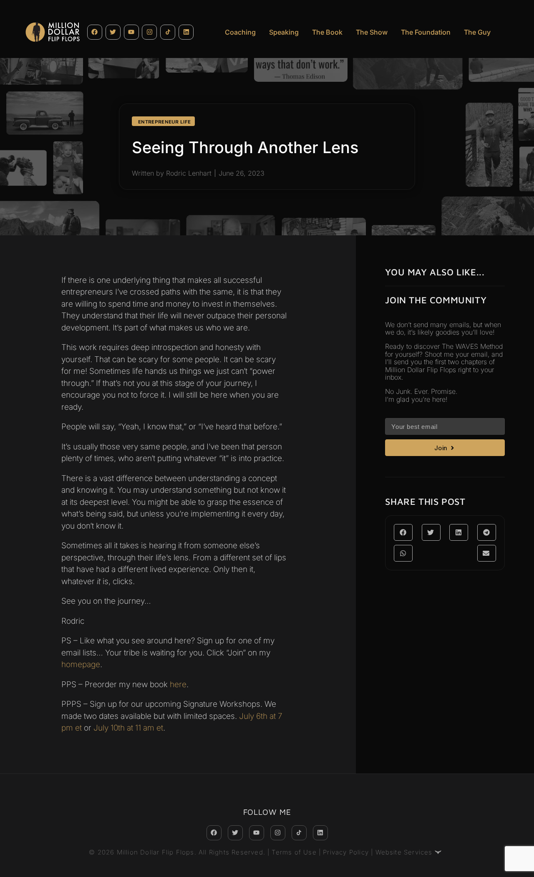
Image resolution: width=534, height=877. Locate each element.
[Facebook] (94, 32)
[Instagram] (149, 32)
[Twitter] (113, 32)
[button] (403, 532)
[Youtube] (131, 32)
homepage (80, 664)
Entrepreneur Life (164, 121)
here (178, 684)
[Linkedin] (186, 32)
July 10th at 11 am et (128, 728)
